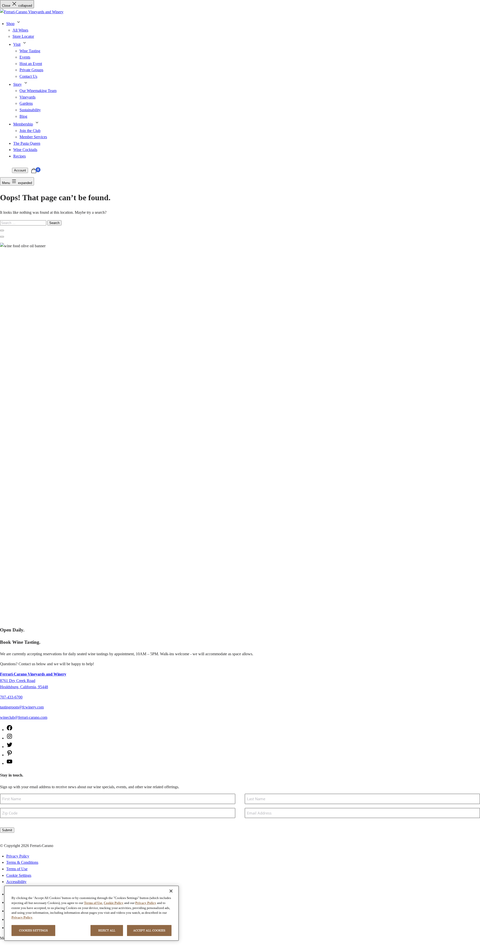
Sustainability (30, 110)
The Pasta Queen (26, 143)
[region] (91, 913)
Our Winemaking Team (38, 90)
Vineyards (28, 97)
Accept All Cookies (149, 930)
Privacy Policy (17, 856)
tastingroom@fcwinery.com (22, 707)
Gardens (26, 103)
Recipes (19, 156)
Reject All (107, 930)
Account (20, 170)
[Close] (171, 891)
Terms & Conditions (22, 862)
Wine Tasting (30, 51)
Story (17, 84)
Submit (7, 830)
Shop (10, 24)
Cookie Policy (114, 903)
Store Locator (23, 36)
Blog (23, 116)
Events (25, 57)
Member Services (33, 137)
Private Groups (31, 70)
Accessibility (16, 882)
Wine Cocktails (25, 150)
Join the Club (30, 130)
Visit (16, 44)
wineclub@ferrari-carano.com (23, 717)
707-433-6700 (11, 697)
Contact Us (28, 76)
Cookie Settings (18, 875)
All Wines (20, 30)
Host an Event (31, 64)
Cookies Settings (33, 930)
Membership (23, 124)
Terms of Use (17, 869)
